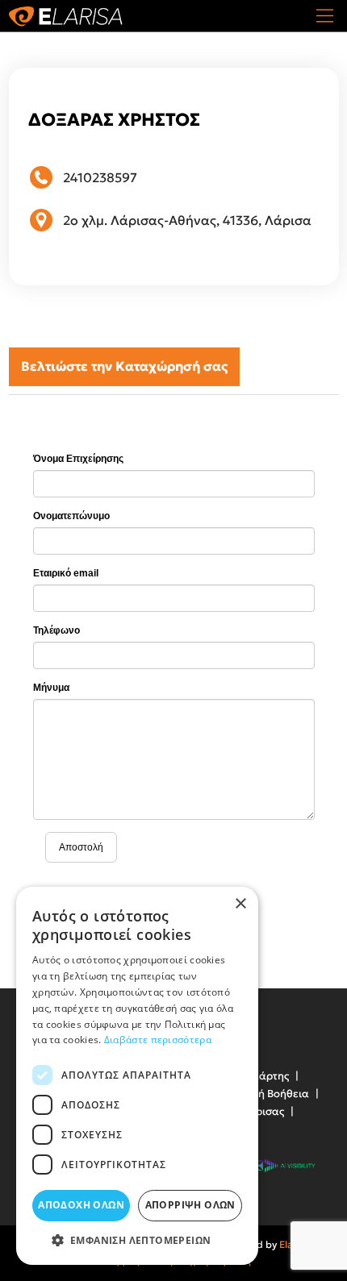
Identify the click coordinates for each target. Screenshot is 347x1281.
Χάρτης (270, 1076)
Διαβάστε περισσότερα (157, 1039)
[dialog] (137, 1076)
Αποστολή (81, 847)
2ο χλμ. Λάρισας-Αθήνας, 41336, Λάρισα (187, 220)
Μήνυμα (51, 687)
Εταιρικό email (65, 573)
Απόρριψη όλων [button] (190, 1205)
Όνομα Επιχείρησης (78, 458)
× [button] (240, 904)
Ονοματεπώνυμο (71, 516)
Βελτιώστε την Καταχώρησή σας (124, 366)
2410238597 (100, 177)
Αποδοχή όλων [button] (81, 1205)
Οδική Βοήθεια (271, 1093)
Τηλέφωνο (56, 630)
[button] (137, 1240)
